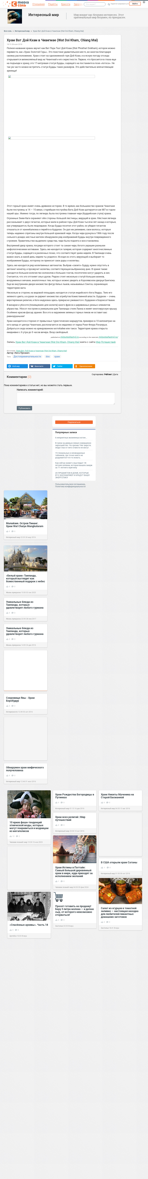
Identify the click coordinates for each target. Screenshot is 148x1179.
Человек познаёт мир (18, 842)
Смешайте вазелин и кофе (71, 1110)
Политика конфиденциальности (70, 486)
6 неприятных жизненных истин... (71, 437)
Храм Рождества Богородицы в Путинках (74, 796)
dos (48, 356)
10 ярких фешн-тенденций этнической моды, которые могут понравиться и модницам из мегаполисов (29, 826)
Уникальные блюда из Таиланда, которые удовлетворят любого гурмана (25, 604)
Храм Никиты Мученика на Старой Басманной (117, 796)
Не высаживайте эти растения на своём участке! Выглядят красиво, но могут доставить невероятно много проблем (119, 969)
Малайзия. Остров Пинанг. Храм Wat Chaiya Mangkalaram (24, 525)
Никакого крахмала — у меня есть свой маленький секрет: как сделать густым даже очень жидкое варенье (73, 1159)
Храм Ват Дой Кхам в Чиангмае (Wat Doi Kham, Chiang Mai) (58, 31)
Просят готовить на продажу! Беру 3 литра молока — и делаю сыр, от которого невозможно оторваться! (74, 910)
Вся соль (8, 31)
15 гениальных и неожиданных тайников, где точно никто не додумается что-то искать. (70, 455)
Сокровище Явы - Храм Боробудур (20, 699)
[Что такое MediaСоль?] (144, 2)
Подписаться (74, 422)
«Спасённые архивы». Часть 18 (29, 924)
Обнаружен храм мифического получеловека (25, 769)
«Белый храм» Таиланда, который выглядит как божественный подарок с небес (25, 578)
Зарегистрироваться (119, 3)
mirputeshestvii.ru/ (108, 336)
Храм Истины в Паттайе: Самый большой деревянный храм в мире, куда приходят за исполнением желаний (74, 871)
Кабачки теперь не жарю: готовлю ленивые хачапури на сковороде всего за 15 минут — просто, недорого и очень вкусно (29, 1139)
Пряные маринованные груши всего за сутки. (119, 1099)
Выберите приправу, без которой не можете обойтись (73, 1035)
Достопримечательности (27, 356)
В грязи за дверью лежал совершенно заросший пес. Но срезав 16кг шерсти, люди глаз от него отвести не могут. (73, 445)
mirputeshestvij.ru (69, 336)
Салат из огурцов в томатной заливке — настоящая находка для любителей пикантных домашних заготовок (119, 912)
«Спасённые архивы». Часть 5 (28, 1087)
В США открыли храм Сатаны (119, 862)
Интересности (12, 712)
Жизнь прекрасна (13, 592)
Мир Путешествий (105, 341)
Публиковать (24, 408)
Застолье (105, 928)
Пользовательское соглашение (70, 484)
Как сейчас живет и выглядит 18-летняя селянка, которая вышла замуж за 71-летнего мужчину (73, 465)
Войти (135, 3)
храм (57, 356)
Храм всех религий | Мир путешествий (70, 818)
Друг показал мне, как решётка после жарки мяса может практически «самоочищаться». (29, 975)
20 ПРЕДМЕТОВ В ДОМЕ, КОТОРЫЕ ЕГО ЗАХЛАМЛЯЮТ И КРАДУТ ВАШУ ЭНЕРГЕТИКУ (72, 475)
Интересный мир (43, 14)
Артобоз (13, 936)
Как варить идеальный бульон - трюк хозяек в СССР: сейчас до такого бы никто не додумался (120, 1021)
